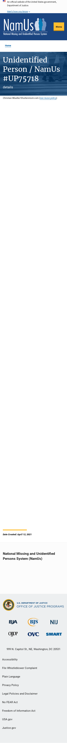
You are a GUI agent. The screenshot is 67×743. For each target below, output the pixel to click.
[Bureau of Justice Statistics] (33, 624)
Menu (59, 26)
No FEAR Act (10, 702)
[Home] (25, 27)
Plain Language (11, 676)
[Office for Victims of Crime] (33, 634)
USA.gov (7, 719)
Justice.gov (9, 727)
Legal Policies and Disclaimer (20, 693)
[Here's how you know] (33, 6)
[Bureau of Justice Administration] (13, 620)
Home (8, 45)
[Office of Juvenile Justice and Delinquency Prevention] (13, 635)
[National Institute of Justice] (54, 620)
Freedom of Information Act (18, 710)
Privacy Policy (10, 685)
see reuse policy (48, 98)
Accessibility (10, 659)
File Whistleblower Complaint (19, 668)
